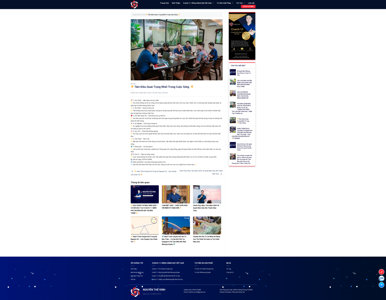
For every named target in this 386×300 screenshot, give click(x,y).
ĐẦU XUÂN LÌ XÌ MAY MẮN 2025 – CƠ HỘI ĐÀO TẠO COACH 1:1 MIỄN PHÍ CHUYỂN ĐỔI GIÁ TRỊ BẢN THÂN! (144, 209)
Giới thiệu (176, 3)
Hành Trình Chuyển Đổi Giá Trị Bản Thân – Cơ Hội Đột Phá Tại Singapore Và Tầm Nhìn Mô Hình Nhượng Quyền (174, 240)
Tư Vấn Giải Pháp (224, 3)
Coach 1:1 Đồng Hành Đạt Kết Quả (197, 3)
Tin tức (228, 269)
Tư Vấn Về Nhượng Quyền (203, 272)
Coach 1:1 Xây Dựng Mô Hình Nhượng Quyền (166, 272)
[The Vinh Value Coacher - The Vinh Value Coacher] (134, 4)
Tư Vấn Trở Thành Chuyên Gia (204, 269)
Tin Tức (239, 3)
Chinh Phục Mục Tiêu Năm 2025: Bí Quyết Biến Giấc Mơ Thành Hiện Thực (206, 208)
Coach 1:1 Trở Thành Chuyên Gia (162, 269)
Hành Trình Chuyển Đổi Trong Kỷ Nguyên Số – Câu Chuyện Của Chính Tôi (144, 239)
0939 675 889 (248, 6)
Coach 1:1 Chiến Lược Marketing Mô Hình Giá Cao (167, 279)
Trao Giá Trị (230, 272)
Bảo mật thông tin (137, 276)
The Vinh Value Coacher (160, 93)
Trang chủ (164, 3)
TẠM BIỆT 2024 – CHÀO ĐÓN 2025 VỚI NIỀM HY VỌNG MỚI (174, 206)
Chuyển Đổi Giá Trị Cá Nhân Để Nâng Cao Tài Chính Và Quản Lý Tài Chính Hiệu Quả (206, 239)
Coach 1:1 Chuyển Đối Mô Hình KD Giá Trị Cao (166, 276)
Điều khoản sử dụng (137, 272)
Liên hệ (251, 3)
